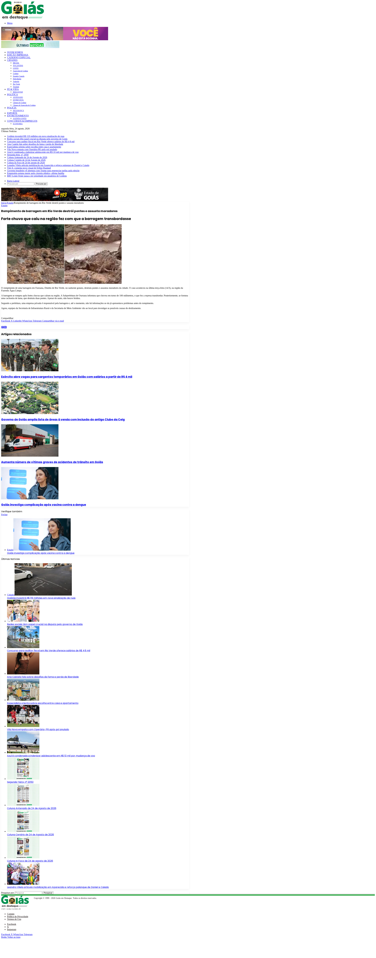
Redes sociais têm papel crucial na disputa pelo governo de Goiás (37, 139)
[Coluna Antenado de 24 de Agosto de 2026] (23, 805)
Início (3, 203)
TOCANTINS (18, 66)
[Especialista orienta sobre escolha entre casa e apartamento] (23, 700)
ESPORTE (12, 113)
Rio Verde (16, 84)
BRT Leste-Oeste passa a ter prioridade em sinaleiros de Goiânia (37, 176)
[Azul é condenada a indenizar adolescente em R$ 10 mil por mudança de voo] (23, 752)
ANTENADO (18, 97)
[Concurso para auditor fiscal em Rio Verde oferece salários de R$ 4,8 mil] (23, 647)
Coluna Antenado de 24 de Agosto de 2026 (27, 157)
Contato (10, 914)
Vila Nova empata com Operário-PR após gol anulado (32, 149)
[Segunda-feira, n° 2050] (23, 779)
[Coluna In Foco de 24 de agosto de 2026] (23, 857)
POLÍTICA (12, 94)
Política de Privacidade (17, 916)
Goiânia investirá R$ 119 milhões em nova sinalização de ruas (35, 136)
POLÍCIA (11, 107)
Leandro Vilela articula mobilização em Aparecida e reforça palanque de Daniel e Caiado (48, 165)
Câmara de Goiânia (19, 103)
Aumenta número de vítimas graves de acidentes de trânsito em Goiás (52, 462)
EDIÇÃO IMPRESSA (17, 55)
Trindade (16, 87)
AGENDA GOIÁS (19, 118)
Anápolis (16, 81)
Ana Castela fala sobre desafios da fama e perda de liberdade (35, 144)
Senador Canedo (18, 76)
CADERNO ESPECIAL (19, 57)
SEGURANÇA (18, 111)
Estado (10, 203)
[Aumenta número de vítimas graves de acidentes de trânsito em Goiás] (29, 456)
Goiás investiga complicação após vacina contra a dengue (43, 505)
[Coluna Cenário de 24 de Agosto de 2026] (23, 831)
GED (4, 327)
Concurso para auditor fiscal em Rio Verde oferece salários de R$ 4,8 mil (40, 141)
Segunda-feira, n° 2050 (17, 154)
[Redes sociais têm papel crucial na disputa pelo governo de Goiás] (23, 621)
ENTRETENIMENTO (18, 115)
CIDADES (12, 60)
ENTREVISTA (18, 100)
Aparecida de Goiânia (20, 71)
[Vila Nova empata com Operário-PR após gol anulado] (23, 726)
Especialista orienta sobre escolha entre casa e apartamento (34, 147)
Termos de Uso (14, 919)
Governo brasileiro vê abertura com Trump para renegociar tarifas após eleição (43, 170)
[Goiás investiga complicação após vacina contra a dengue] (29, 498)
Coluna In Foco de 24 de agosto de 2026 (26, 162)
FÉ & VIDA (13, 89)
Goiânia (15, 74)
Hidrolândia (17, 79)
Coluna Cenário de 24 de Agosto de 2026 (26, 160)
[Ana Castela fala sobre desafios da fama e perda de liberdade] (23, 673)
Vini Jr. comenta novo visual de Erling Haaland (29, 168)
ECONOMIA (18, 124)
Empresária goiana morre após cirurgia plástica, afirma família (35, 173)
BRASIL (16, 63)
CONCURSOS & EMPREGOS (22, 121)
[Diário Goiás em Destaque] (22, 18)
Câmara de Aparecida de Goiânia (24, 105)
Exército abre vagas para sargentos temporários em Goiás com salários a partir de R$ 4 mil (66, 377)
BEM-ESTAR (18, 92)
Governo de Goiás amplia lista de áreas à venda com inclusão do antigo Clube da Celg (63, 420)
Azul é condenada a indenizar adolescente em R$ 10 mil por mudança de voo (43, 152)
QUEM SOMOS (15, 52)
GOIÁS (16, 68)
